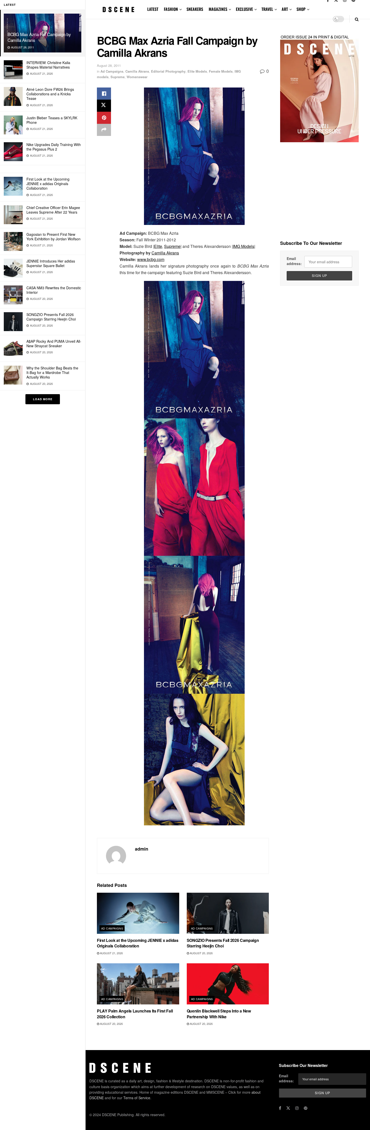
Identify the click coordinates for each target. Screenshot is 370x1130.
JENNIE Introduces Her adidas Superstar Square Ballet (50, 263)
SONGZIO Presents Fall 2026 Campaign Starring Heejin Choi (51, 317)
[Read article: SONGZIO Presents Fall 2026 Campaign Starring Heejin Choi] (228, 913)
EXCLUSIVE (244, 9)
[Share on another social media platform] (104, 130)
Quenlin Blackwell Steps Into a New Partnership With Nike (219, 1013)
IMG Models (243, 246)
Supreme (117, 76)
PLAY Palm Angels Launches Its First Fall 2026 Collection (135, 1013)
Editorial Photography (168, 71)
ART (285, 9)
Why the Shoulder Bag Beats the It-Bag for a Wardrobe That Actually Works (52, 372)
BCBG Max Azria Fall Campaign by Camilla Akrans (39, 37)
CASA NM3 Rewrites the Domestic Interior (53, 290)
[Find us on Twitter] (288, 1108)
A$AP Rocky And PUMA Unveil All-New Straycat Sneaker (53, 343)
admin (141, 849)
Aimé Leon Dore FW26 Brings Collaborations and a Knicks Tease (50, 94)
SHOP (301, 9)
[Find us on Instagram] (297, 1108)
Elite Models (197, 71)
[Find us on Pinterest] (305, 1108)
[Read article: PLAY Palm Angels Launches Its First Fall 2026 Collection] (138, 983)
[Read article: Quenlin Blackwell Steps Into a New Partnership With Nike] (228, 983)
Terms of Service (136, 1097)
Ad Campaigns (111, 71)
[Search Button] (357, 19)
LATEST (152, 9)
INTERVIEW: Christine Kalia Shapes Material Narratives (48, 65)
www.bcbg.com (150, 259)
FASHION (171, 9)
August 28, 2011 (109, 65)
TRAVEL (267, 9)
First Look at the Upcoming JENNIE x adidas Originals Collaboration (47, 184)
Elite (158, 246)
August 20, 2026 (201, 953)
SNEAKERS (195, 9)
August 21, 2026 (111, 953)
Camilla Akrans (137, 71)
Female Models (221, 71)
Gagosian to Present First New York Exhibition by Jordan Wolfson (53, 236)
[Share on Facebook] (104, 94)
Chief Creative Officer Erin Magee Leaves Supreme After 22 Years (53, 210)
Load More (42, 399)
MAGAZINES (218, 9)
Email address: (294, 261)
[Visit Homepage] (118, 9)
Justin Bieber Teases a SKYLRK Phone (51, 120)
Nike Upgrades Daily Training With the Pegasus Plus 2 (53, 147)
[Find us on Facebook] (280, 1108)
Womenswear (137, 76)
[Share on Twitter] (104, 106)
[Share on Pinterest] (104, 118)
